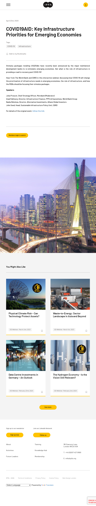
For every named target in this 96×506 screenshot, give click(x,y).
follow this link (38, 111)
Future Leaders (12, 456)
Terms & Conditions (25, 478)
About (8, 444)
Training (38, 444)
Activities (10, 450)
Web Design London (69, 478)
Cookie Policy (54, 478)
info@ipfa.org (71, 458)
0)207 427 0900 (75, 452)
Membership (39, 456)
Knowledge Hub (41, 450)
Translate (50, 485)
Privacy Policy (40, 478)
